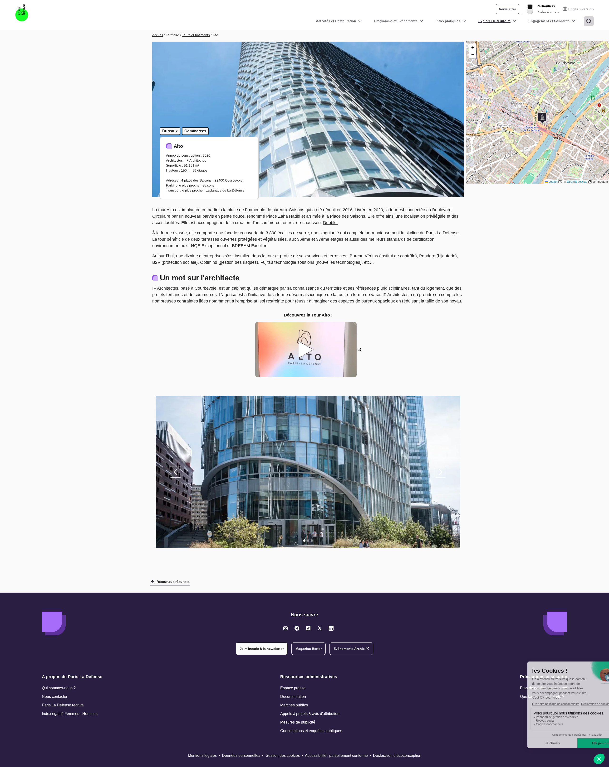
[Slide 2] (308, 540)
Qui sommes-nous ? (59, 688)
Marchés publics (294, 705)
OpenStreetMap (577, 181)
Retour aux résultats (173, 582)
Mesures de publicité (297, 722)
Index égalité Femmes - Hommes (70, 714)
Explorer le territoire (494, 21)
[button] (542, 118)
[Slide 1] (304, 540)
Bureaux (170, 131)
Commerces (195, 131)
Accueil (157, 35)
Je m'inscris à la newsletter (262, 649)
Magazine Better (308, 649)
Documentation (293, 697)
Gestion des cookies (282, 755)
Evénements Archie (349, 649)
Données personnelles (241, 755)
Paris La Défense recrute (63, 705)
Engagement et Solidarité (549, 21)
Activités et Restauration (336, 21)
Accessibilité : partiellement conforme (336, 755)
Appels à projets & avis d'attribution (309, 714)
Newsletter (507, 9)
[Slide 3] (312, 540)
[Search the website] (589, 21)
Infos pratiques (448, 21)
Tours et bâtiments (196, 35)
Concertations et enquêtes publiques (311, 731)
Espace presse (292, 688)
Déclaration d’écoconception (397, 755)
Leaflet (553, 181)
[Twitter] (285, 628)
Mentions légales (202, 755)
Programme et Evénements (395, 21)
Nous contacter (54, 697)
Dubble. (330, 222)
